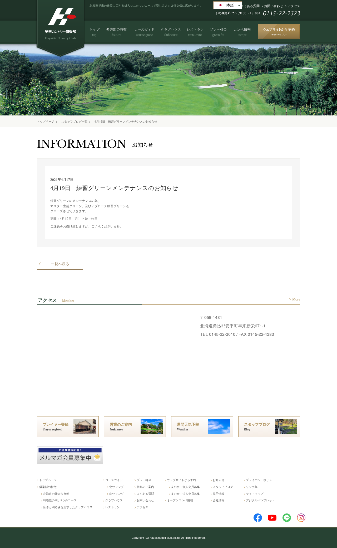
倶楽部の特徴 (48, 486)
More (296, 299)
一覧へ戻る (60, 264)
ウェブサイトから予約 (181, 480)
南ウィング (116, 493)
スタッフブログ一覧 (74, 121)
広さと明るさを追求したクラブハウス (67, 507)
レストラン (112, 507)
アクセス (294, 5)
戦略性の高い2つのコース (60, 500)
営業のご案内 (145, 486)
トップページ (45, 121)
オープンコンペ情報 (180, 500)
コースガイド (114, 480)
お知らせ (218, 480)
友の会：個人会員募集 (185, 486)
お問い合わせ (273, 5)
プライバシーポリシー (260, 480)
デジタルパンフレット (260, 500)
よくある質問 (250, 5)
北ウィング (116, 486)
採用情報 (218, 493)
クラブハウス (114, 500)
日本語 (229, 5)
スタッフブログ (223, 486)
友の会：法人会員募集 (185, 493)
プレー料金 (144, 480)
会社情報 (218, 500)
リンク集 (251, 486)
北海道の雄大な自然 (56, 493)
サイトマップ (254, 493)
